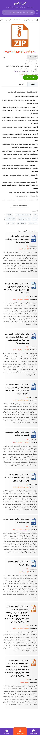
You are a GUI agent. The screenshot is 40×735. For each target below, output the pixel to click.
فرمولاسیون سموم (23, 219)
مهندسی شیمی (24, 249)
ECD (35, 215)
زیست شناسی (24, 682)
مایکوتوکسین (32, 223)
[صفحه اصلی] (37, 20)
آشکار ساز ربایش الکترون (22, 215)
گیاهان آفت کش (9, 219)
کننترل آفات (10, 223)
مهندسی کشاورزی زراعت (20, 71)
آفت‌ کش (8, 215)
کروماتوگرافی (20, 223)
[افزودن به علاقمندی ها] (4, 57)
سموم (34, 219)
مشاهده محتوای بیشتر (20, 205)
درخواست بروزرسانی (12, 66)
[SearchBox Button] (4, 12)
